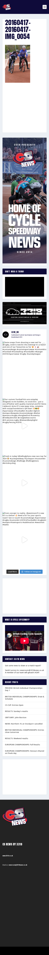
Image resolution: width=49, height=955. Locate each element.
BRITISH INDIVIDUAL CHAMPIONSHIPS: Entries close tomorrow (24, 731)
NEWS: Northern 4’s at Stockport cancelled (23, 724)
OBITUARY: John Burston (15, 717)
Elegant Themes (21, 949)
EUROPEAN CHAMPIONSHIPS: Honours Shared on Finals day (24, 752)
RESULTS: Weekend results (16, 738)
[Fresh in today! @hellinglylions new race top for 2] (25, 483)
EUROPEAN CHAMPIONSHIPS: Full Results (22, 744)
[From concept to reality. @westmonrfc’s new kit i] (25, 539)
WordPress (37, 949)
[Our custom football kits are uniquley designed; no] (25, 426)
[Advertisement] (24, 103)
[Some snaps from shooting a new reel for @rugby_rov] (25, 369)
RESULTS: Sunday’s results (16, 711)
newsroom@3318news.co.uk (32, 670)
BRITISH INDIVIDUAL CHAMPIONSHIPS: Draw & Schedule (24, 697)
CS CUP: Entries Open (14, 705)
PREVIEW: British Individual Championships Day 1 (23, 689)
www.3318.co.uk (8, 856)
